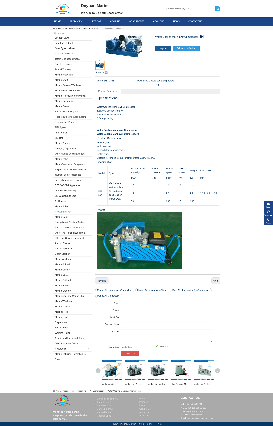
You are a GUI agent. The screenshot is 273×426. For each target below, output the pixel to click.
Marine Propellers (64, 74)
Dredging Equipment (65, 148)
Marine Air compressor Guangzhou (114, 290)
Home (57, 21)
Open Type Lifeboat (65, 48)
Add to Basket (188, 48)
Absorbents (136, 21)
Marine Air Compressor (108, 296)
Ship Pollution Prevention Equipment (73, 169)
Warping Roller (62, 333)
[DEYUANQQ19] (63, 8)
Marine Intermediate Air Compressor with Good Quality (158, 384)
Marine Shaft (61, 80)
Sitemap (143, 415)
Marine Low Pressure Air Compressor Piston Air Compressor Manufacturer (135, 384)
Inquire (163, 48)
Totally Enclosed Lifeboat (67, 59)
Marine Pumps (62, 143)
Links (159, 424)
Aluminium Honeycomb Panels (70, 338)
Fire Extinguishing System (68, 180)
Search (217, 8)
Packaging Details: (146, 80)
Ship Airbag (61, 322)
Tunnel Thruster (63, 69)
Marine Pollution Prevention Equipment (73, 354)
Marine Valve (61, 159)
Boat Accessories (63, 64)
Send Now (130, 353)
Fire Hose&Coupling (65, 190)
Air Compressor (63, 212)
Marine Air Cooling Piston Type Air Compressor (112, 384)
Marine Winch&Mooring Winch (70, 96)
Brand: (100, 80)
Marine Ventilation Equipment (70, 164)
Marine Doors (62, 275)
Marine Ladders (63, 291)
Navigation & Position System (70, 222)
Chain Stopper (62, 254)
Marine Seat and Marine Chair (70, 296)
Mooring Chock (62, 306)
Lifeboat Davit (62, 38)
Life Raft (59, 138)
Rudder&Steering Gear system (70, 117)
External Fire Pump (64, 122)
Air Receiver (61, 201)
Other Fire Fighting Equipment (70, 233)
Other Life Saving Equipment (69, 238)
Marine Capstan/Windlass (68, 85)
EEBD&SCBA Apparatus (67, 185)
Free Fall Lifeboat (64, 43)
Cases (58, 359)
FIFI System (61, 127)
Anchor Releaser (63, 248)
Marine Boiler (61, 206)
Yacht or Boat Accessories (68, 175)
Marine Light (61, 217)
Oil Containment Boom (66, 343)
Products (76, 21)
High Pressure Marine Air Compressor (181, 384)
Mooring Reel (62, 312)
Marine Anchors (63, 259)
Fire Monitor (61, 132)
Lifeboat (95, 21)
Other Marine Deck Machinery (70, 154)
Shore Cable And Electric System (71, 227)
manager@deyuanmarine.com (201, 418)
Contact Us (195, 21)
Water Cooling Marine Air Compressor (191, 290)
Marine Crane (62, 106)
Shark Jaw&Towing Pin (66, 111)
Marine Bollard (62, 264)
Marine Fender (62, 285)
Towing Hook (61, 327)
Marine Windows (63, 301)
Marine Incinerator (64, 101)
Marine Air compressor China (152, 290)
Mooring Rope (62, 317)
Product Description (108, 91)
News (176, 21)
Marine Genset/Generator (67, 90)
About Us (158, 21)
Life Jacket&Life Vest (65, 196)
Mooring (115, 21)
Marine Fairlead (63, 280)
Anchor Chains (62, 243)
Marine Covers (62, 269)
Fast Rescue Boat (64, 53)
